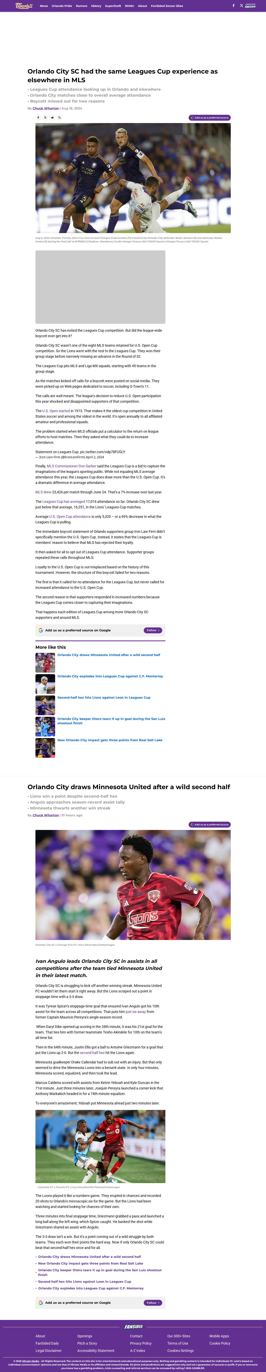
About (142, 6)
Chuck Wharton (46, 108)
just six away (136, 1012)
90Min (129, 6)
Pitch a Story (87, 1343)
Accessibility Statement (95, 1351)
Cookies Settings (180, 1351)
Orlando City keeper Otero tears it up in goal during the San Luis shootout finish (100, 1272)
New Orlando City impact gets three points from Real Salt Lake (90, 1263)
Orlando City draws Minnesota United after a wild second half (89, 1257)
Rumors (81, 6)
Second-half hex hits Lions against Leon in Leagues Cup (84, 1281)
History (96, 6)
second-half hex (92, 1053)
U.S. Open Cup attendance (70, 516)
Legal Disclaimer (49, 1351)
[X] (241, 5)
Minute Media (30, 1361)
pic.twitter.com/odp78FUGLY (102, 452)
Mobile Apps (219, 1336)
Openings (84, 1336)
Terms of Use (177, 1343)
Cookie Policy (219, 1343)
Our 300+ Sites (178, 1336)
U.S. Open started (56, 411)
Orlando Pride (62, 6)
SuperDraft (113, 6)
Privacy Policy (141, 1343)
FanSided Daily (47, 1343)
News (44, 6)
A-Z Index (137, 1351)
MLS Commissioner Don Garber (71, 466)
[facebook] (233, 5)
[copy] (59, 117)
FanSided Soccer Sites (167, 6)
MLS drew (43, 492)
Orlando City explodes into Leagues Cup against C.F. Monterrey (91, 1288)
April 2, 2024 (95, 457)
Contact (136, 1336)
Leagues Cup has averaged (63, 501)
